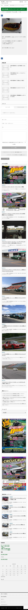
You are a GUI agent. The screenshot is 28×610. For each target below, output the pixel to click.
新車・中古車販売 (4, 593)
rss (20, 1)
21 (10, 573)
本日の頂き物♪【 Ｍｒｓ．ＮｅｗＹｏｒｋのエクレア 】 (18, 74)
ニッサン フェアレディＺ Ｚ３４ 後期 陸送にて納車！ (11, 393)
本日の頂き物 (6, 5)
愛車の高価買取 (3, 596)
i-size (20, 11)
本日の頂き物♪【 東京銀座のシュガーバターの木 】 (18, 96)
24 (21, 573)
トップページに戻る (5, 158)
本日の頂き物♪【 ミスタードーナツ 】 (17, 87)
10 (21, 569)
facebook (22, 1)
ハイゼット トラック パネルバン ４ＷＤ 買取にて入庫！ (18, 516)
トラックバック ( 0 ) (20, 107)
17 (21, 571)
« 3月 (2, 576)
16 (17, 571)
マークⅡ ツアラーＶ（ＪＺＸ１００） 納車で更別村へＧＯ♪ (12, 152)
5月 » (4, 576)
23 (17, 573)
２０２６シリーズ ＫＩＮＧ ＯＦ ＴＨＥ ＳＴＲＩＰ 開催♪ (13, 186)
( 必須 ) (4, 119)
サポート (2, 599)
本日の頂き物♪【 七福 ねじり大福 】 (17, 80)
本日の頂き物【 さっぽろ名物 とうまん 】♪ (17, 66)
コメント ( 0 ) (7, 107)
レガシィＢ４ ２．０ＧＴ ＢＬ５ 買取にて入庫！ (17, 525)
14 (10, 571)
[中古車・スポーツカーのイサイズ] (6, 2)
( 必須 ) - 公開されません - (7, 123)
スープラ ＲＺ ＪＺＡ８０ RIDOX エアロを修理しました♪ (16, 154)
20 (6, 573)
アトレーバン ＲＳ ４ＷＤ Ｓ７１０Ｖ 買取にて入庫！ (18, 534)
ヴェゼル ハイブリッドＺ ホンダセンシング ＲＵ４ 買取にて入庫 (18, 499)
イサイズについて (4, 604)
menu (25, 1)
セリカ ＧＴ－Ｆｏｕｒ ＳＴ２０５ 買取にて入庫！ (18, 508)
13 (6, 571)
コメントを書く (15, 11)
